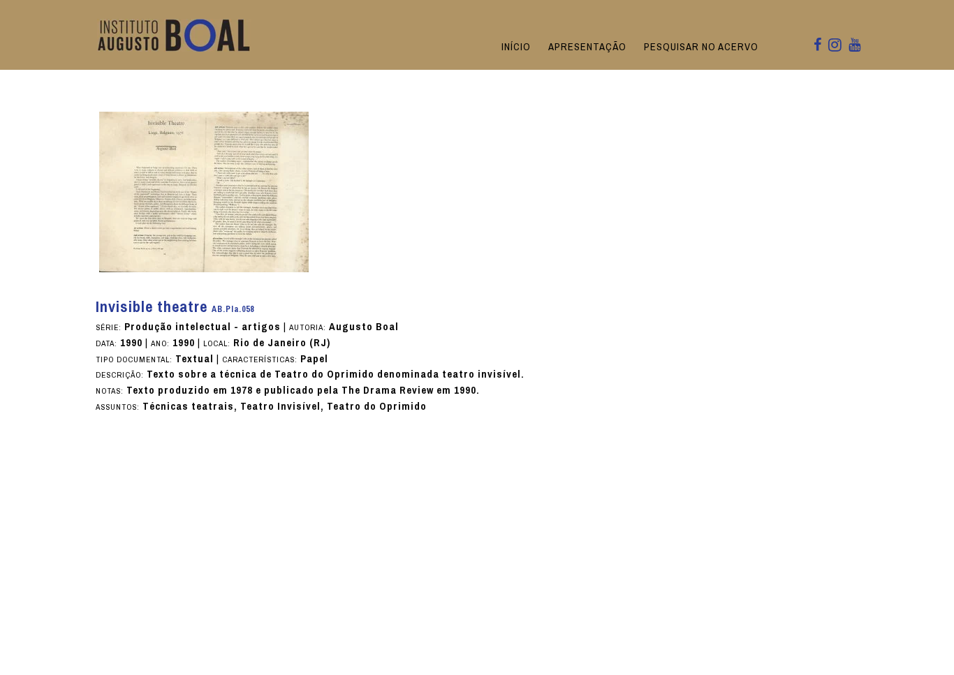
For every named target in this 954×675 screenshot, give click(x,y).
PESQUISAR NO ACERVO (701, 47)
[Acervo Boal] (174, 35)
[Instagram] (835, 46)
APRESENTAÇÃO (587, 47)
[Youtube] (854, 46)
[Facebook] (817, 46)
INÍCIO (516, 47)
